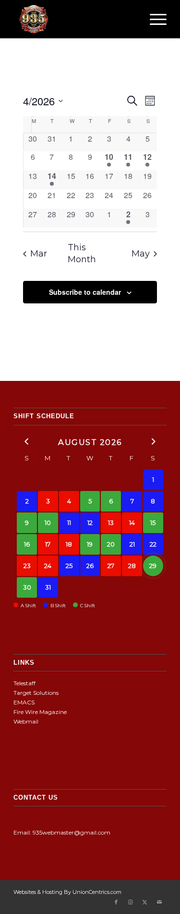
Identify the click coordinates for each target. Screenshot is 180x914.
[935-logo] (74, 19)
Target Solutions (36, 692)
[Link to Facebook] (116, 902)
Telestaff (24, 683)
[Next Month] (153, 441)
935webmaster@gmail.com (71, 832)
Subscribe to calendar (85, 292)
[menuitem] (153, 19)
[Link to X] (145, 902)
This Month (82, 253)
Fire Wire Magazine (40, 711)
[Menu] (153, 19)
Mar (38, 253)
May (141, 253)
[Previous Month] (27, 441)
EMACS (24, 702)
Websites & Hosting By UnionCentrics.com (67, 892)
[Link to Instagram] (130, 902)
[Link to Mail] (159, 902)
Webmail (25, 721)
